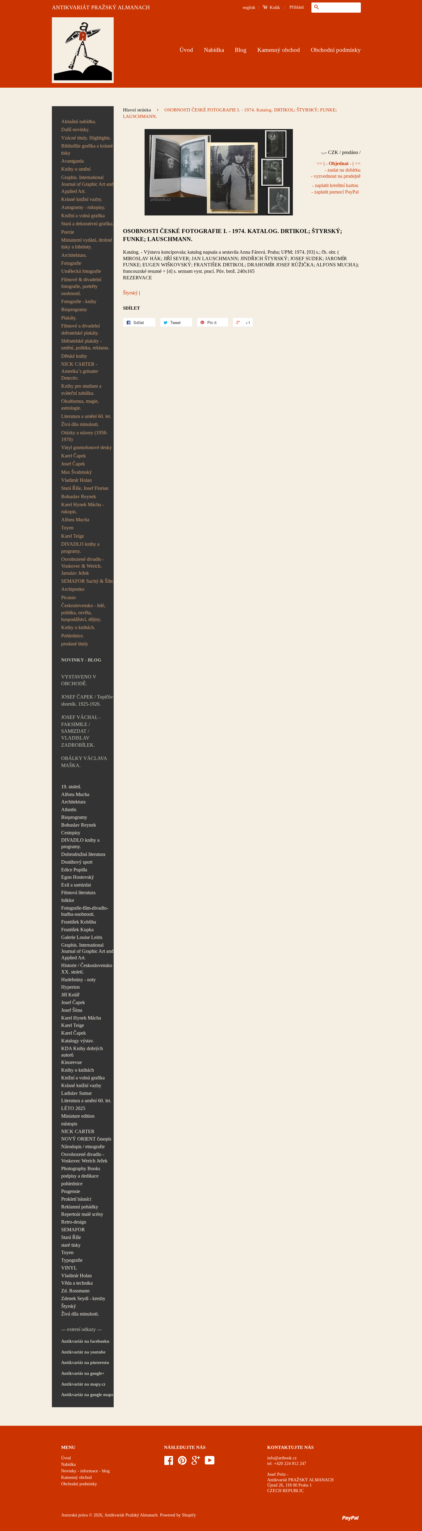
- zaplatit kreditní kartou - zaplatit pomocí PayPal (335, 188)
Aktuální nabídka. (78, 121)
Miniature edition (78, 1116)
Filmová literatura (78, 892)
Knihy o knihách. (78, 627)
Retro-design (73, 1221)
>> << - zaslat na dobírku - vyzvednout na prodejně (336, 170)
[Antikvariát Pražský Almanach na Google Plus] (195, 1462)
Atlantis (68, 809)
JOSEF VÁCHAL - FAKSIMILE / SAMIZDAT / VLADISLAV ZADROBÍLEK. (80, 731)
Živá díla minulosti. (80, 424)
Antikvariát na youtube (83, 1352)
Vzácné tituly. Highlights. (86, 137)
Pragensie (70, 1191)
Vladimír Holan (76, 480)
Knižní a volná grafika (83, 215)
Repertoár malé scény (82, 1214)
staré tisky (71, 1245)
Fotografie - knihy (78, 301)
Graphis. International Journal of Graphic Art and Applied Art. (87, 184)
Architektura (73, 801)
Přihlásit (296, 7)
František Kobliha (78, 921)
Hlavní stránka (137, 109)
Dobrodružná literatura (83, 854)
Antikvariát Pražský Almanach (131, 1515)
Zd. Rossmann (75, 1290)
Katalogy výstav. (77, 1040)
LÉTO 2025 (73, 1108)
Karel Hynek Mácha (81, 1017)
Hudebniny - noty (78, 979)
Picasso (68, 597)
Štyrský (68, 1306)
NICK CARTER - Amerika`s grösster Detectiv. (79, 371)
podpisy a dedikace (80, 1175)
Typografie (71, 1260)
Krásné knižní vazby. (81, 199)
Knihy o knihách (77, 1070)
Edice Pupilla (74, 869)
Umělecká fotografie (81, 271)
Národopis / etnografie (83, 1146)
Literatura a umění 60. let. (86, 416)
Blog (241, 50)
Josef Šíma (71, 1010)
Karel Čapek (73, 455)
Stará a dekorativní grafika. (87, 223)
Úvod (186, 50)
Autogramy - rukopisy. (83, 207)
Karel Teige (72, 536)
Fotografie (71, 263)
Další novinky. (75, 129)
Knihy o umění (76, 169)
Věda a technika (77, 1283)
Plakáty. (69, 317)
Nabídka (214, 50)
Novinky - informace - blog (85, 1471)
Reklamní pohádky (79, 1206)
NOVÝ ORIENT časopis (86, 1138)
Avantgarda (72, 161)
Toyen (67, 527)
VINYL (69, 1267)
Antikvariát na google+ (82, 1373)
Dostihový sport (76, 862)
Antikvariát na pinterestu (85, 1362)
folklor (67, 900)
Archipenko (72, 589)
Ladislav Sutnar (76, 1093)
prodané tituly (74, 643)
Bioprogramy (74, 309)
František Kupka (77, 929)
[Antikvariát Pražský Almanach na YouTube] (210, 1462)
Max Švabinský (76, 472)
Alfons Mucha (75, 519)
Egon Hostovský (77, 877)
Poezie (67, 232)
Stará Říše (71, 1237)
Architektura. (74, 255)
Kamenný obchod (278, 50)
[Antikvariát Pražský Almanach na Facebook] (168, 1462)
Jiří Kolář (70, 994)
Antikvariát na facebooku (85, 1341)
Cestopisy (70, 832)
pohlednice (71, 1183)
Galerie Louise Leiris (81, 937)
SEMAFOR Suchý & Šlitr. (87, 581)
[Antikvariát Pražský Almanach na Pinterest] (182, 1462)
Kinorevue (71, 1062)
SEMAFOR (73, 1229)
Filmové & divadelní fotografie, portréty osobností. (81, 286)
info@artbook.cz (282, 1458)
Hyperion (70, 987)
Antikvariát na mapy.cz (83, 1384)
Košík (274, 7)
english (249, 7)
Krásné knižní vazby (81, 1085)
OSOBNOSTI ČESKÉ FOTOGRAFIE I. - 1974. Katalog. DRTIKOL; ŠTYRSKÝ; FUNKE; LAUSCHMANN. (232, 235)
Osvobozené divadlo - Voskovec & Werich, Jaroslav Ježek (82, 566)
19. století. (71, 786)
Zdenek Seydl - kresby (83, 1298)
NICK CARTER (78, 1131)
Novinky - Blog (81, 659)
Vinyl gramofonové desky (86, 447)
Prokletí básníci (76, 1199)
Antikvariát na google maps (87, 1394)
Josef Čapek (73, 463)
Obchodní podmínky (336, 50)
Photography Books (80, 1168)
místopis (69, 1123)
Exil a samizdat (76, 884)
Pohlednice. (72, 635)
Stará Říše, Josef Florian (84, 488)
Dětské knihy (74, 356)
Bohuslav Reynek (78, 496)
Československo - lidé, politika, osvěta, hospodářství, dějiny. (83, 612)
